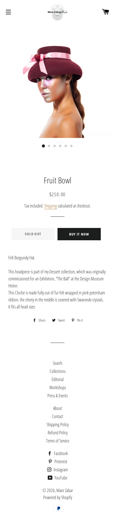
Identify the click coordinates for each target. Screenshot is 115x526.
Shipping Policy (58, 424)
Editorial (58, 379)
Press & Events (57, 396)
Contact (57, 416)
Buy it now (79, 234)
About (57, 408)
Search (57, 363)
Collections (58, 371)
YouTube (60, 478)
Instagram (60, 470)
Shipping (50, 206)
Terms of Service (57, 441)
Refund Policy (58, 433)
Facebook (60, 453)
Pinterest (60, 461)
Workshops (57, 387)
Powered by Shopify (57, 497)
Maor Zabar (64, 490)
